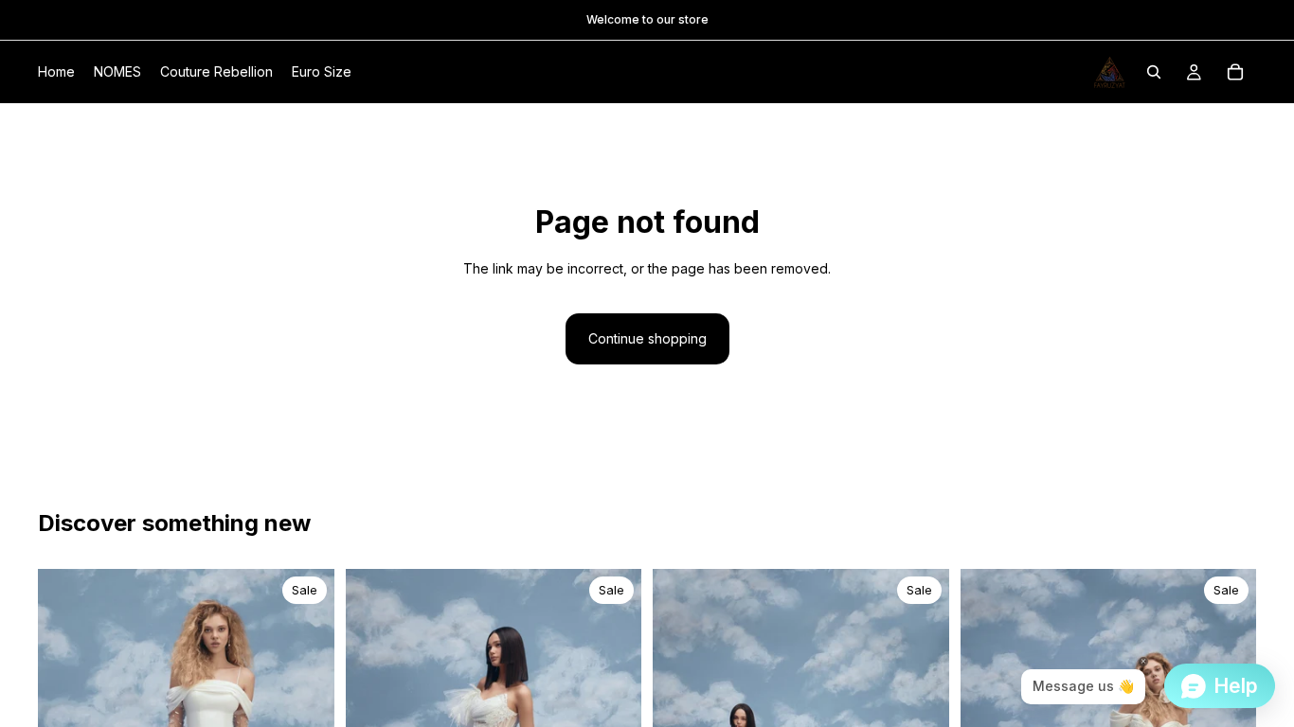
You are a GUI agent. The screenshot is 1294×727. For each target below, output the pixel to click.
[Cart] (1235, 72)
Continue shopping (647, 338)
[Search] (1154, 72)
